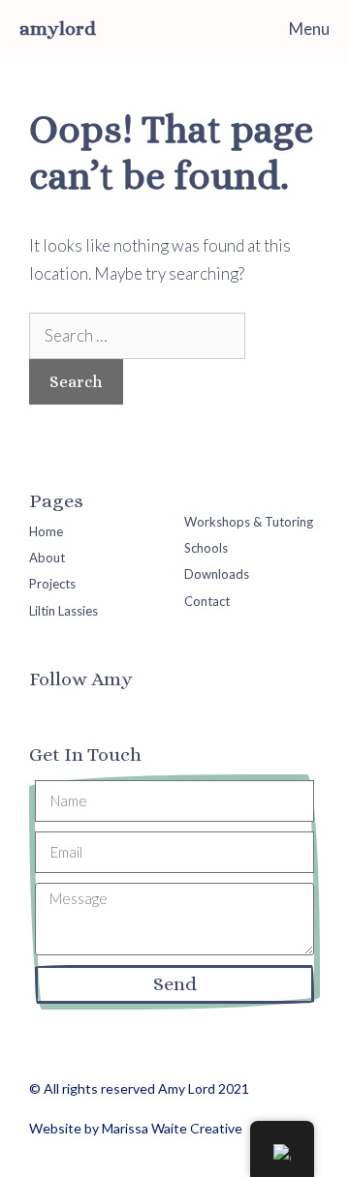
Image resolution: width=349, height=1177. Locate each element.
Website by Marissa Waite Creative (135, 1128)
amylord (57, 28)
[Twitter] (79, 712)
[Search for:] (137, 335)
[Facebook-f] (42, 712)
